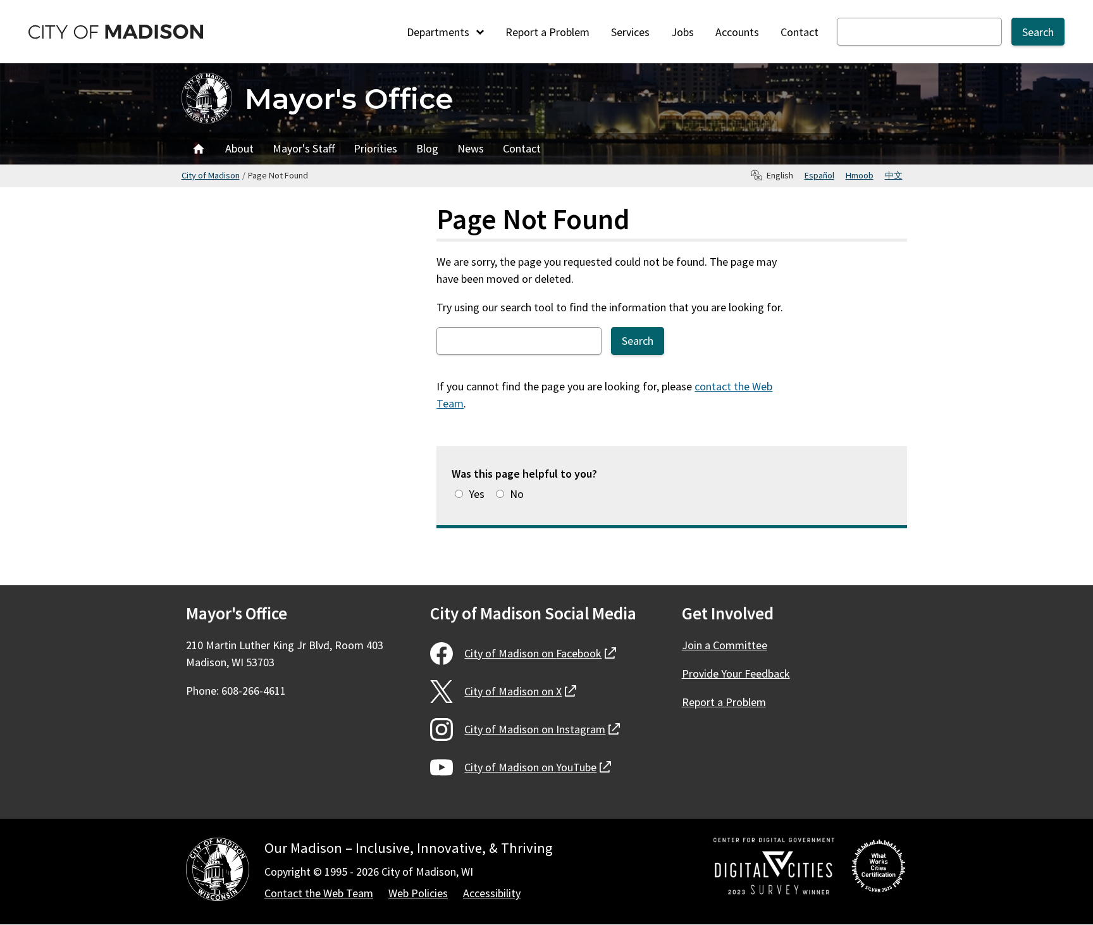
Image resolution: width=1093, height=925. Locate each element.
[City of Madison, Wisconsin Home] (217, 871)
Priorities (375, 148)
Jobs (682, 32)
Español (819, 175)
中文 (894, 175)
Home (199, 149)
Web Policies (418, 893)
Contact (799, 32)
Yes (477, 494)
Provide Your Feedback (736, 673)
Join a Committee (724, 645)
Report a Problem (547, 32)
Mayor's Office (349, 98)
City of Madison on (540, 653)
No (517, 494)
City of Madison (211, 175)
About (239, 148)
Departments (439, 32)
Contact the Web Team (318, 893)
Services (630, 32)
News (470, 148)
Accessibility (492, 893)
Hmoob (860, 175)
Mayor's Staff (304, 148)
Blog (427, 148)
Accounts (737, 32)
